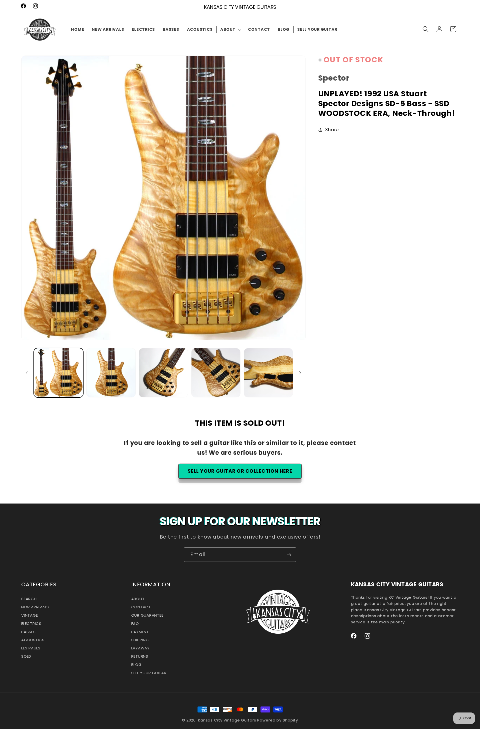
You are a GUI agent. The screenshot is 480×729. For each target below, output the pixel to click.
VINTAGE (29, 615)
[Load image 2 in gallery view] (111, 372)
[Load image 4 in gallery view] (215, 372)
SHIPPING (140, 640)
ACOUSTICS (32, 640)
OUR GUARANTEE (147, 615)
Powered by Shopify (277, 720)
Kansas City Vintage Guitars (227, 720)
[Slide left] (26, 372)
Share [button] (332, 130)
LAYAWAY (140, 648)
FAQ (135, 623)
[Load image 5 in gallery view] (268, 372)
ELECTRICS (31, 623)
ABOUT (138, 599)
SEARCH (29, 599)
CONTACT (141, 607)
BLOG (136, 664)
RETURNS (139, 656)
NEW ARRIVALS (35, 607)
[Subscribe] (289, 554)
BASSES (28, 631)
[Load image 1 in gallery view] (58, 372)
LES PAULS (30, 648)
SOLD (26, 656)
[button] (230, 29)
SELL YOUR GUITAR (148, 672)
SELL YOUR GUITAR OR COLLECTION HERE (240, 471)
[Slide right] (300, 372)
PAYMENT (140, 631)
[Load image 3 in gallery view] (163, 372)
